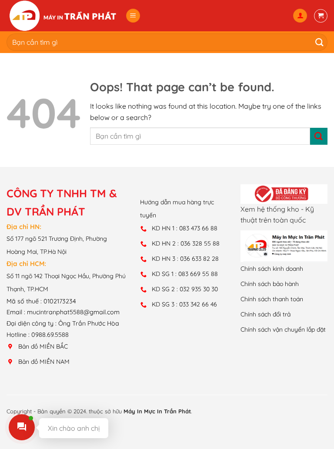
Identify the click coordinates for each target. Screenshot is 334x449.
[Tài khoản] (300, 16)
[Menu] (133, 16)
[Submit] (317, 41)
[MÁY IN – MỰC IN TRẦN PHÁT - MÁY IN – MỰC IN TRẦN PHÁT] (63, 15)
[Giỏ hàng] (320, 16)
